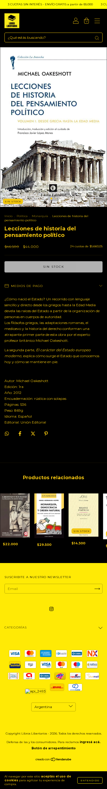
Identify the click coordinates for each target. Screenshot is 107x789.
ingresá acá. (90, 742)
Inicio (8, 216)
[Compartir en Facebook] (20, 433)
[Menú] (97, 21)
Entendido (90, 780)
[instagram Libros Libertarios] (51, 609)
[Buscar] (97, 38)
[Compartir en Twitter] (33, 433)
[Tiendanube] (53, 760)
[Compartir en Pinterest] (46, 433)
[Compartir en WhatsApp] (6, 433)
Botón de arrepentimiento (54, 748)
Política (22, 216)
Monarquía (40, 216)
